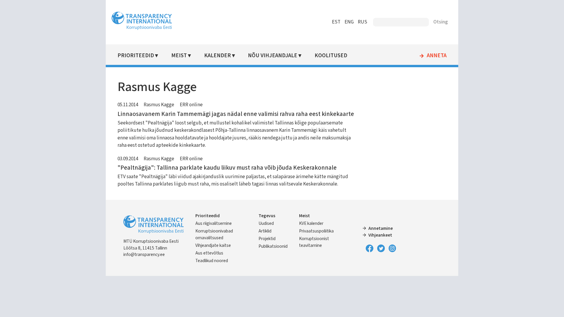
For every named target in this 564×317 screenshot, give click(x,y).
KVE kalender (311, 223)
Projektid (267, 239)
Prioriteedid (136, 55)
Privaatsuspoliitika (316, 231)
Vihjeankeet (380, 235)
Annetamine (380, 228)
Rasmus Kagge (159, 105)
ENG (349, 22)
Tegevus (266, 216)
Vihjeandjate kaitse (213, 245)
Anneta (436, 56)
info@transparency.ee (144, 254)
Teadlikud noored (211, 261)
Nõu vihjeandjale (272, 55)
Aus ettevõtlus (209, 253)
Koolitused (331, 55)
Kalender (217, 55)
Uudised (266, 223)
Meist (179, 55)
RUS (362, 22)
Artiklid (264, 231)
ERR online (191, 105)
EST (336, 22)
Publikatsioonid (273, 246)
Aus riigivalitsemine (213, 223)
